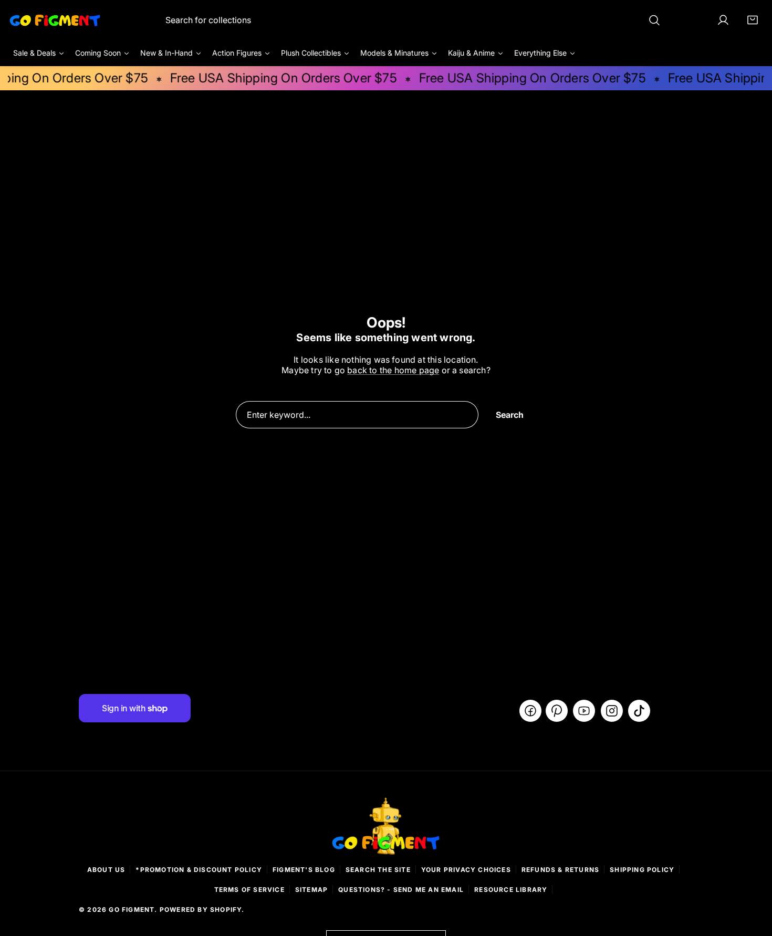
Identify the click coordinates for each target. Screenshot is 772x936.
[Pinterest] (556, 710)
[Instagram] (611, 710)
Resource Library (510, 889)
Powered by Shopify (201, 909)
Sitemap (311, 889)
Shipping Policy (642, 870)
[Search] (654, 20)
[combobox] (413, 19)
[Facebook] (530, 710)
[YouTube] (584, 710)
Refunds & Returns (560, 870)
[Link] (55, 19)
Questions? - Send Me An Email (401, 889)
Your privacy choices (466, 870)
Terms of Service (249, 889)
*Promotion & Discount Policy (198, 870)
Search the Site (378, 870)
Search (510, 414)
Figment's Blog (304, 870)
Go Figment (131, 909)
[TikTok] (639, 710)
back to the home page (393, 370)
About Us (106, 870)
